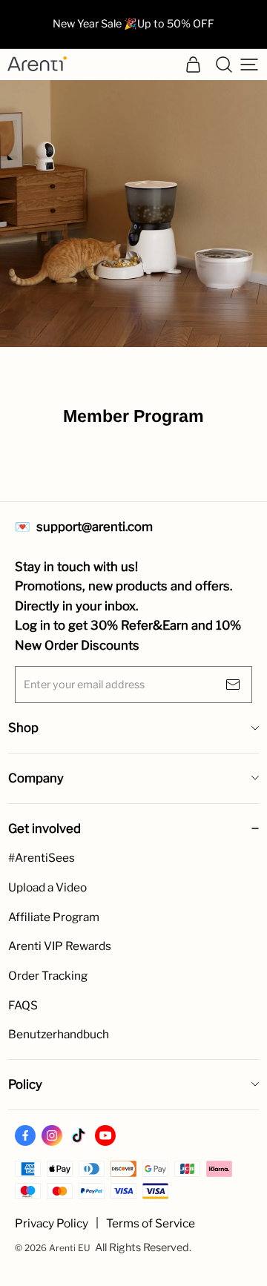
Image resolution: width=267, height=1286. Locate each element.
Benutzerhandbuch (58, 1034)
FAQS (23, 1005)
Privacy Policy (51, 1223)
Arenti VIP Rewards (59, 946)
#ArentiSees (41, 858)
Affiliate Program (53, 917)
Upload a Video (47, 887)
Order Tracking (48, 976)
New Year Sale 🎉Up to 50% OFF (133, 23)
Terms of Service (150, 1223)
